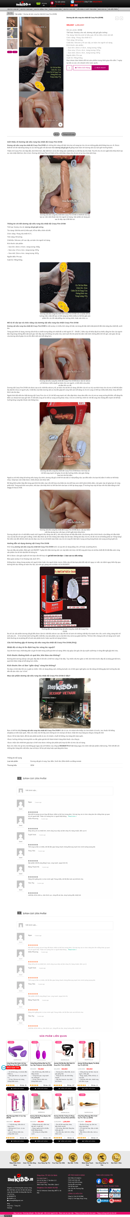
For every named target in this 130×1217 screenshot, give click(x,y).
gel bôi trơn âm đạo (55, 556)
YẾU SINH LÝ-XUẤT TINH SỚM (86, 9)
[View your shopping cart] (38, 4)
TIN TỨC (10, 13)
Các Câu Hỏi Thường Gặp (75, 1188)
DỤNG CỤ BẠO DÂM (55, 9)
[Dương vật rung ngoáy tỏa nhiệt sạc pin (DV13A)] (89, 1051)
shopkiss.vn (12, 1198)
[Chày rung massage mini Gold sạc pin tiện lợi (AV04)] (89, 1103)
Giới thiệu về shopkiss (74, 1178)
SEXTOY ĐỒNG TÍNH (40, 9)
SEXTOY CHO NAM (26, 9)
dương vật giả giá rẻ (62, 147)
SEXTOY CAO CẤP (69, 9)
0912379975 (97, 2)
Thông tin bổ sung (68, 134)
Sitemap (9, 1208)
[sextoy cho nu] (12, 33)
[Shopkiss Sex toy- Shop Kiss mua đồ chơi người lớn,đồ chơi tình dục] (23, 3)
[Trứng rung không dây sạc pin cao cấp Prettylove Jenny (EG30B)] (41, 1051)
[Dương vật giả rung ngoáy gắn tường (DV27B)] (41, 1103)
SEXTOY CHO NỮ (13, 9)
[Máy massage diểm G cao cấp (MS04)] (17, 1103)
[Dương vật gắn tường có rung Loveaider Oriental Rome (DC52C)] (65, 1103)
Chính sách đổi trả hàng (75, 1182)
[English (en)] (76, 5)
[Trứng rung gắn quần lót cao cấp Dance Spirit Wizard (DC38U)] (17, 1051)
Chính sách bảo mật (74, 1180)
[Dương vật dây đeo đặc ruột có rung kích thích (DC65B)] (65, 1051)
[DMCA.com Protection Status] (6, 1215)
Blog (8, 1203)
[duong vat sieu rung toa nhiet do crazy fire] (12, 44)
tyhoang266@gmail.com (15, 1200)
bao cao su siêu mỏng (74, 556)
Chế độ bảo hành (73, 1186)
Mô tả (56, 134)
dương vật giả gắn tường (96, 32)
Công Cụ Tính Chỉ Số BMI (75, 1196)
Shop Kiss (10, 1205)
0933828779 (79, 2)
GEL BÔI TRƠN (113, 9)
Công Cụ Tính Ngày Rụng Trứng (77, 1198)
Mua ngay (101, 68)
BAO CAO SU (102, 9)
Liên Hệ (70, 1190)
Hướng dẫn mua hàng (74, 1184)
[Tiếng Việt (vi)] (72, 5)
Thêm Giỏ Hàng (83, 68)
